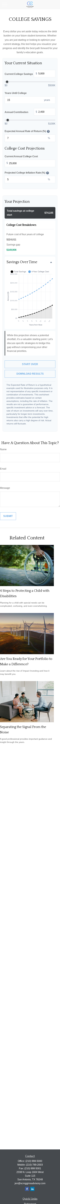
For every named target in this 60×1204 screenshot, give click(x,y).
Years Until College (15, 93)
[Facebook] (27, 1189)
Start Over (30, 364)
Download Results (30, 373)
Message (5, 488)
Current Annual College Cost (21, 156)
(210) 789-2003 (34, 1164)
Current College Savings (21, 73)
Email (3, 468)
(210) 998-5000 (33, 1161)
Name (3, 449)
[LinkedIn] (32, 1189)
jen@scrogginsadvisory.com (30, 1183)
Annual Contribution (21, 112)
